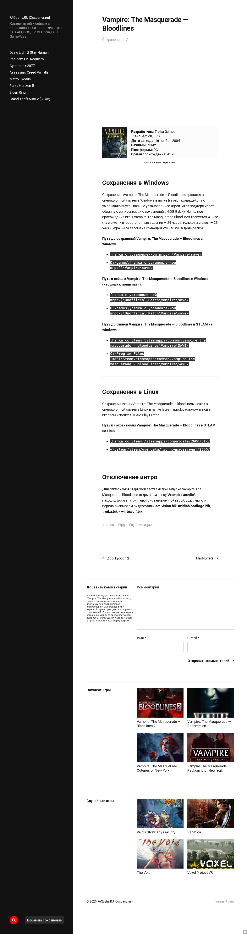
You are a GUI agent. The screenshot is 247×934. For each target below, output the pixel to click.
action (109, 525)
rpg (122, 525)
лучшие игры (141, 525)
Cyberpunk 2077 (22, 66)
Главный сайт (224, 901)
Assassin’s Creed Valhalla (29, 72)
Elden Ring (18, 92)
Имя (141, 638)
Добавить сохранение (44, 920)
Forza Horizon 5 (22, 86)
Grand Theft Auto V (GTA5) (30, 99)
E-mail (193, 638)
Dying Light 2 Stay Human (29, 52)
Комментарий (148, 587)
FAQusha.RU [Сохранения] (30, 17)
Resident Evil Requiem (27, 59)
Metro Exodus (20, 79)
